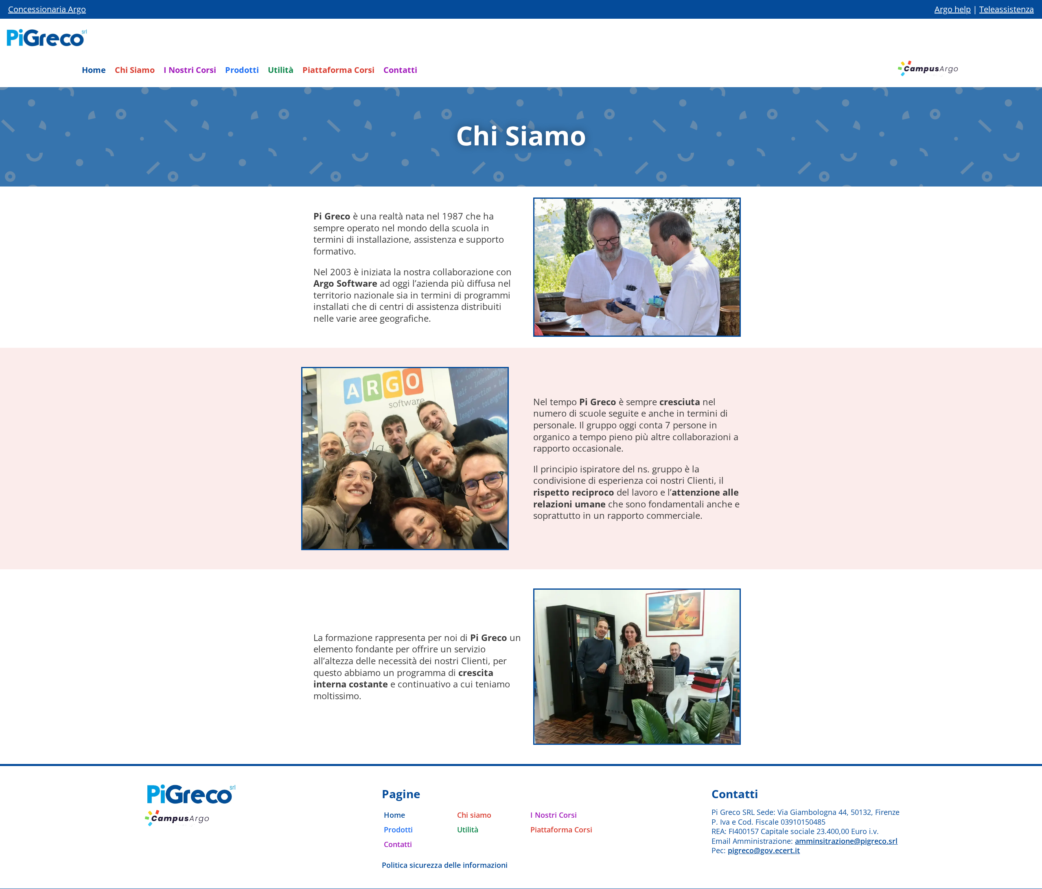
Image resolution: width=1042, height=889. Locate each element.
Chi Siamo (135, 71)
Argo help (953, 9)
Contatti (400, 71)
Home (94, 71)
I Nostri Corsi (190, 71)
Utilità (280, 71)
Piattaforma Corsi (338, 71)
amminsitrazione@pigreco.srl (846, 841)
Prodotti (242, 71)
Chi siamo (474, 815)
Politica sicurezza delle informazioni (445, 865)
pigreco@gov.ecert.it (764, 850)
